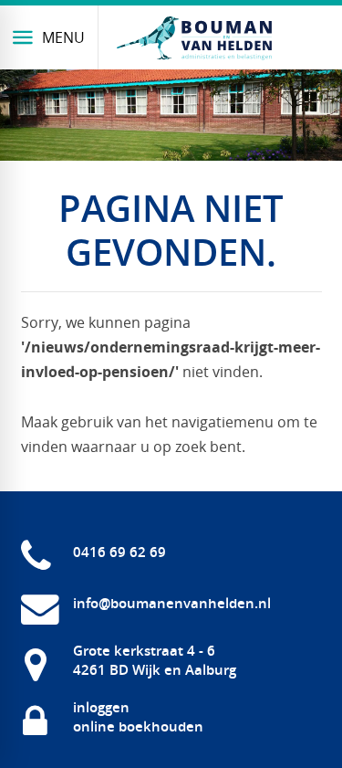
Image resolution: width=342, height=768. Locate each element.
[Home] (194, 38)
